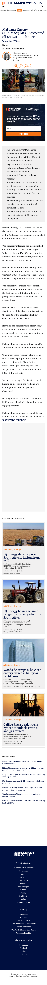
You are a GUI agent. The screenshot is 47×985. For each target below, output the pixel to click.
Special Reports (23, 902)
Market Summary (24, 927)
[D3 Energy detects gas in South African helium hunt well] (23, 548)
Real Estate (23, 896)
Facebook (23, 948)
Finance (23, 877)
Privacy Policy (14, 976)
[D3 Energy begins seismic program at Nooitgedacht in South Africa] (23, 606)
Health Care (23, 880)
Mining (23, 893)
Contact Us (23, 945)
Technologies (23, 887)
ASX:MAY (6, 49)
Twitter (23, 951)
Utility (23, 899)
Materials (23, 890)
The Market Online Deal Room (23, 930)
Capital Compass (23, 920)
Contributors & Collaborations (24, 924)
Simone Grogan (25, 55)
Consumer (23, 871)
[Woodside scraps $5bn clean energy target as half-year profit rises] (23, 663)
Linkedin (23, 954)
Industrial (23, 884)
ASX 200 (23, 917)
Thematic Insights (23, 933)
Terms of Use (24, 976)
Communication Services (23, 868)
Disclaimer (34, 976)
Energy (5, 45)
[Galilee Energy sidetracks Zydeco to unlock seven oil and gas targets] (23, 719)
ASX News (23, 914)
